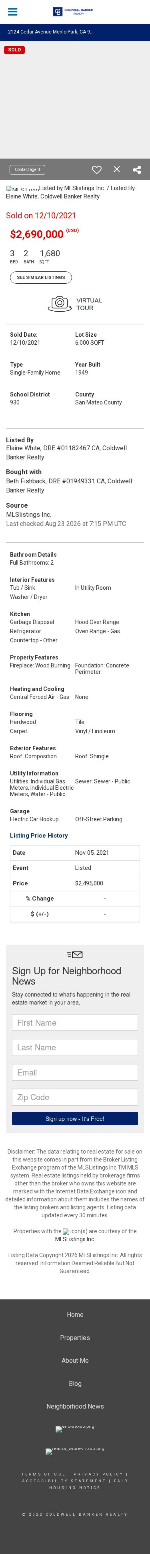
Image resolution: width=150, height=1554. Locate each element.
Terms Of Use (44, 1474)
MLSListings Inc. (75, 1239)
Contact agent (27, 169)
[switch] (97, 170)
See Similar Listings (41, 277)
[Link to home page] (75, 12)
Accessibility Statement (64, 1481)
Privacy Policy (99, 1474)
